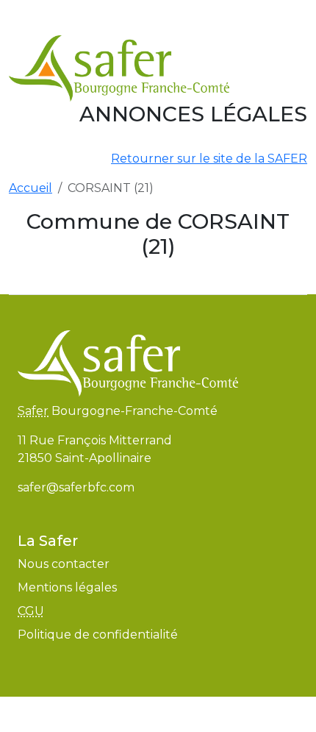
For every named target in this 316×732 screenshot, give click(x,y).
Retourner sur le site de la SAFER (209, 159)
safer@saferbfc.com (76, 487)
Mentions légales (67, 587)
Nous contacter (63, 564)
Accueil (30, 188)
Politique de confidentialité (98, 635)
